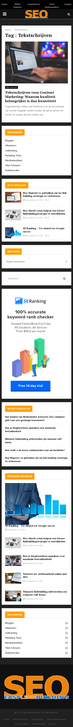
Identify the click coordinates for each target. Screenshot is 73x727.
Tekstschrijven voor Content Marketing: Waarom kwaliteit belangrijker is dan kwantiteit (30, 96)
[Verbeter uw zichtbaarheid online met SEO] (13, 578)
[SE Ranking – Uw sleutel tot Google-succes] (13, 232)
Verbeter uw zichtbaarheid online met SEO (45, 575)
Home (4, 4)
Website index (38, 723)
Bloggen (9, 140)
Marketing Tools (13, 155)
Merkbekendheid (13, 160)
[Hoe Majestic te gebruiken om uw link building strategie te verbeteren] (13, 197)
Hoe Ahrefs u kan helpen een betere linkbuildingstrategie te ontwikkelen (44, 212)
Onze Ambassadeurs (52, 5)
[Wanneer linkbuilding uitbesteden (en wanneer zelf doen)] (13, 596)
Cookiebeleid (33, 4)
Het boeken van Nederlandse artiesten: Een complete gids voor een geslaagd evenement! (35, 418)
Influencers (10, 145)
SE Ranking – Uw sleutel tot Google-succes (44, 230)
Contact (67, 4)
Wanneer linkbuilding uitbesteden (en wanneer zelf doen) (45, 593)
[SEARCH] (64, 278)
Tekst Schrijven (11, 87)
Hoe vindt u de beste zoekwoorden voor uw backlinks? (35, 450)
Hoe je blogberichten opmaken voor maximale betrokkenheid (44, 557)
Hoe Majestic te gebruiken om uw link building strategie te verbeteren (45, 194)
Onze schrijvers (22, 723)
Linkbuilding (11, 150)
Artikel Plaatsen (17, 5)
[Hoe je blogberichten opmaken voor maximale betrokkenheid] (13, 560)
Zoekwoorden (12, 170)
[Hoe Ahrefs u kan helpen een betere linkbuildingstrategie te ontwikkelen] (13, 215)
